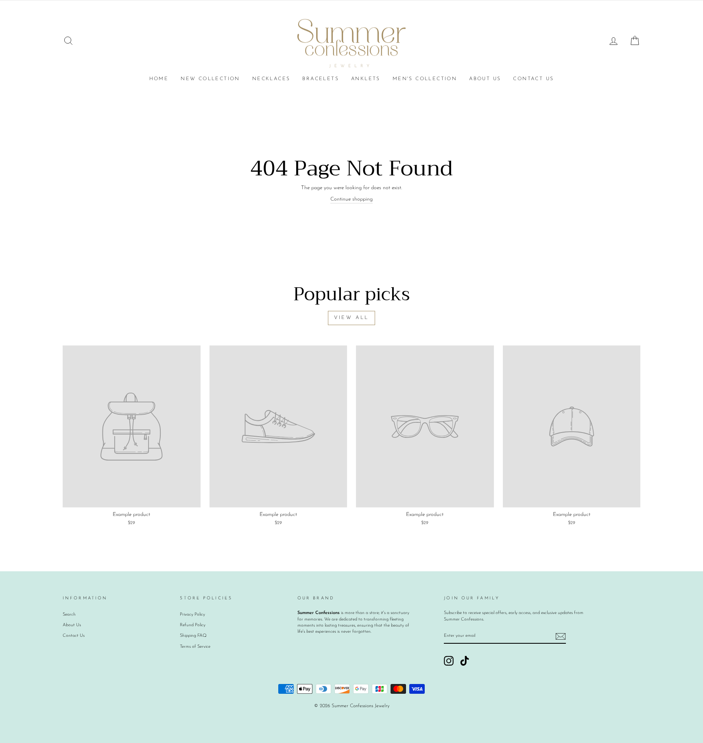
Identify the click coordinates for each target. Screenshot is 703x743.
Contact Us (533, 78)
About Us (485, 78)
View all (351, 317)
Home (159, 78)
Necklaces (271, 78)
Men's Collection (425, 78)
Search (69, 614)
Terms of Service (195, 647)
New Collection (210, 78)
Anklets (365, 78)
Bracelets (320, 78)
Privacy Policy (192, 614)
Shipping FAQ (193, 636)
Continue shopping (351, 199)
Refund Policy (192, 625)
